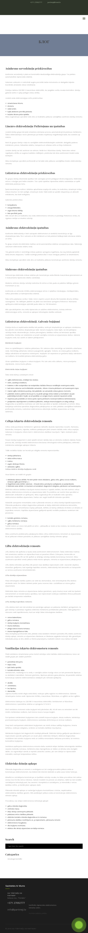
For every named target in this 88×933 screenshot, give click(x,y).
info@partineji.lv (16, 909)
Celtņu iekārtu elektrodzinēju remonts (28, 421)
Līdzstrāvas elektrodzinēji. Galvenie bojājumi (32, 321)
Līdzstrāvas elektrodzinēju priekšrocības (30, 173)
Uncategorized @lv (15, 859)
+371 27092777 (16, 903)
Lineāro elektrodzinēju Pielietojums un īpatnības (35, 126)
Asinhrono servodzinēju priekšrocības (28, 68)
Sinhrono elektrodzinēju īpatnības (26, 269)
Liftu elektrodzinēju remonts (22, 546)
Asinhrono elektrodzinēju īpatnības (27, 227)
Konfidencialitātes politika (38, 913)
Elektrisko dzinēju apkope (21, 763)
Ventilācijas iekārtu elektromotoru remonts (31, 648)
